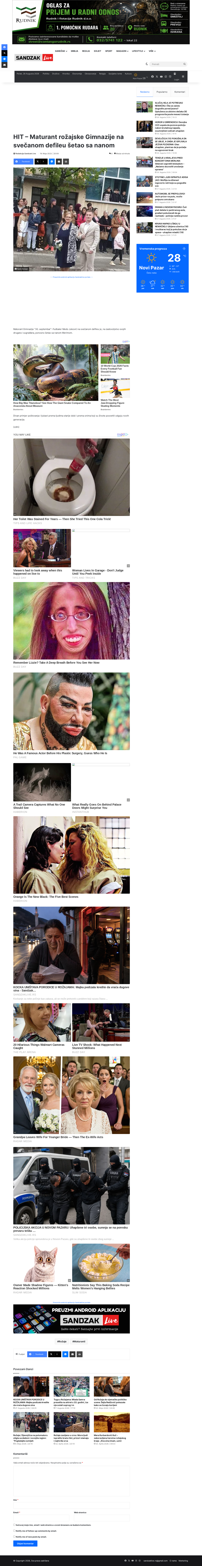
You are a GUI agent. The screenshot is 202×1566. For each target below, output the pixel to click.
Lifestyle (137, 51)
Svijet (97, 51)
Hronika (66, 73)
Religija (102, 73)
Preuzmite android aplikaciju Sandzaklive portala (71, 1302)
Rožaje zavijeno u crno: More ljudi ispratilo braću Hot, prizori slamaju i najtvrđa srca (71, 1438)
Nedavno (145, 91)
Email (16, 1512)
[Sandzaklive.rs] (33, 57)
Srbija (74, 51)
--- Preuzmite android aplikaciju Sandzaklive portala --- (71, 277)
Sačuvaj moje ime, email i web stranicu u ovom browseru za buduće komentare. (53, 1525)
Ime (15, 1500)
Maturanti (79, 1341)
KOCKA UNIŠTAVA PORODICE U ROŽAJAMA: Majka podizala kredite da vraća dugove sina (31, 1402)
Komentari (179, 91)
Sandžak (60, 51)
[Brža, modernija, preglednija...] (71, 1318)
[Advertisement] (71, 107)
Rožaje (63, 1341)
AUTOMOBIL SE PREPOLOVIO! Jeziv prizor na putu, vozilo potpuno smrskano (170, 196)
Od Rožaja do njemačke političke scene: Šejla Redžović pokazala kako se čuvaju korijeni (110, 1402)
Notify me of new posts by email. (31, 1537)
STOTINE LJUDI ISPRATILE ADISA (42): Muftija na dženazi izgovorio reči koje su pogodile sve (171, 181)
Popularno (162, 91)
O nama (173, 1561)
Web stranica (80, 1512)
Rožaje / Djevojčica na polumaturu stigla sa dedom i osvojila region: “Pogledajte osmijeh (30, 1438)
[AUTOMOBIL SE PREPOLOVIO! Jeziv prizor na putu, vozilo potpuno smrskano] (144, 197)
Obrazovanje (90, 73)
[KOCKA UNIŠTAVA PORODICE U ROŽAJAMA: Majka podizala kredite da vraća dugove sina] (31, 1386)
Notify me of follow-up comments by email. (36, 1531)
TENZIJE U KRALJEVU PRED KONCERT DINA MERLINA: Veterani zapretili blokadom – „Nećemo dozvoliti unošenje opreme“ (169, 164)
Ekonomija (77, 73)
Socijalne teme (115, 73)
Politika (46, 73)
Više (151, 51)
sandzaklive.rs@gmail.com (156, 1561)
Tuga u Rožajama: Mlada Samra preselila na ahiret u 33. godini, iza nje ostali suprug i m (71, 1402)
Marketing (183, 1561)
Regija (86, 51)
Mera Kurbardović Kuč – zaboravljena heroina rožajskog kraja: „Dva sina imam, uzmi (110, 1438)
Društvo (55, 73)
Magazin (121, 51)
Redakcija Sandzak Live (26, 153)
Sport (108, 51)
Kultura (128, 73)
